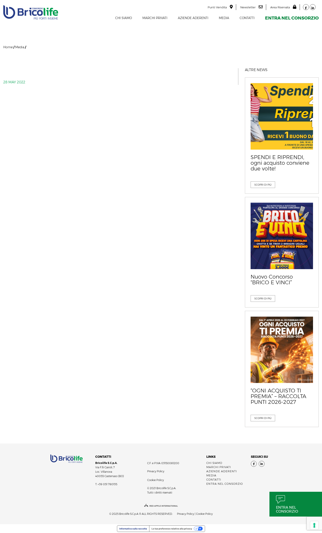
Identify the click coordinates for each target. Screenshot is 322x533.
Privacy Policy (155, 471)
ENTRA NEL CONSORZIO (292, 18)
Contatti (247, 18)
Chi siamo (123, 18)
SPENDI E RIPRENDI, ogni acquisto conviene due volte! (280, 163)
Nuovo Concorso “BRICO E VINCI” (272, 280)
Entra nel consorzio (287, 509)
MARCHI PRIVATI (154, 18)
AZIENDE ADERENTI (193, 18)
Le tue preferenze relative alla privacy (172, 528)
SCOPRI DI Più (262, 184)
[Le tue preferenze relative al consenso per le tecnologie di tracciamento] (314, 525)
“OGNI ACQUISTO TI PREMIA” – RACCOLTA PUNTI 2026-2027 (278, 396)
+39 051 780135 (107, 484)
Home (8, 47)
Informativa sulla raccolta (133, 528)
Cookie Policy (155, 480)
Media (224, 18)
